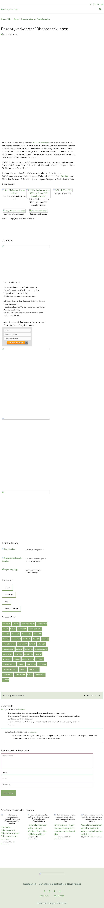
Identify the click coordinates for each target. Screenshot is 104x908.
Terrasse (39, 659)
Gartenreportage (34, 628)
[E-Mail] (99, 695)
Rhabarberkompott (41, 143)
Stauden (6, 623)
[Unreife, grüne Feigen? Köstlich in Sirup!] (10, 570)
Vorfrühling (40, 674)
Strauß (16, 659)
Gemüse (16, 634)
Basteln (45, 639)
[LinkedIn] (88, 695)
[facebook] (90, 4)
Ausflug (38, 654)
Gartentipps (7, 654)
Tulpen (21, 664)
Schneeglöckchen (9, 644)
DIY (12, 628)
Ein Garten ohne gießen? (34, 550)
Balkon (19, 649)
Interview (22, 628)
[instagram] (94, 4)
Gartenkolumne (41, 649)
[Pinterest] (95, 695)
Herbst (23, 669)
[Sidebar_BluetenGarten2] (26, 349)
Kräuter (37, 634)
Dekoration (26, 634)
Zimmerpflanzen (9, 664)
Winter (6, 639)
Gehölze (27, 639)
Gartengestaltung (28, 623)
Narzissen (7, 659)
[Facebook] (84, 695)
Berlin (32, 644)
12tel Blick (28, 654)
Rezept (6, 634)
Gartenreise (42, 623)
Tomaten (42, 664)
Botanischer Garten (10, 669)
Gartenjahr (31, 664)
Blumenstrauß (8, 649)
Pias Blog (64, 176)
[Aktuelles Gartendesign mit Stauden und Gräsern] (12, 558)
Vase (5, 628)
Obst (30, 674)
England (29, 649)
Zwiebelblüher (28, 659)
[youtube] (101, 4)
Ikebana (18, 654)
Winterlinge (20, 674)
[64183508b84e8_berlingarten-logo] (52, 873)
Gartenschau (34, 669)
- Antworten (21, 709)
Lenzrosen (16, 639)
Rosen (16, 623)
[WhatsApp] (92, 695)
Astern (6, 679)
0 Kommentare (96, 837)
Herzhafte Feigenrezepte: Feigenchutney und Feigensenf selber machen (10, 833)
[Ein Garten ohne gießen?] (8, 549)
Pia (2, 709)
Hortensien (22, 644)
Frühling (41, 644)
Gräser (36, 639)
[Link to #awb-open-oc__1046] (100, 9)
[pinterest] (98, 4)
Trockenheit (8, 674)
